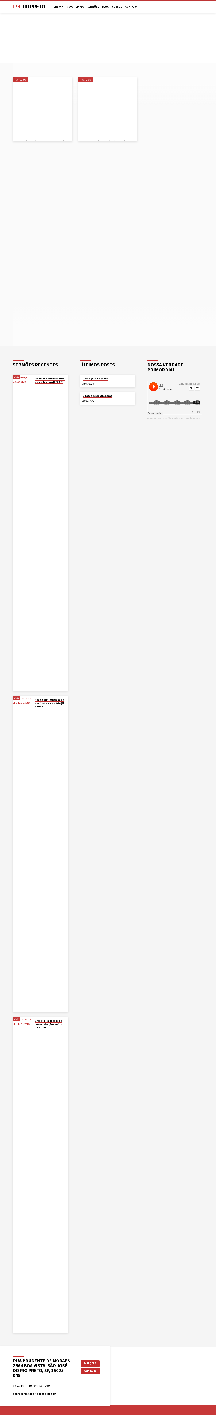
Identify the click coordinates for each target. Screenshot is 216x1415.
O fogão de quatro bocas (97, 395)
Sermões (93, 6)
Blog (105, 6)
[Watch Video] (36, 387)
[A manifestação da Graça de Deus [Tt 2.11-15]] (42, 107)
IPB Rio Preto (154, 418)
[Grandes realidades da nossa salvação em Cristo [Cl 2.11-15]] (22, 1175)
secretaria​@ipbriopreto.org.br (34, 1394)
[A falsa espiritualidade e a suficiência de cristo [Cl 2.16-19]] (22, 854)
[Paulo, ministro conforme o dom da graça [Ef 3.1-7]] (22, 533)
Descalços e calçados (95, 378)
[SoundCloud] (201, 6)
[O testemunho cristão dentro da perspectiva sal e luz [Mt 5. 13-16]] (107, 107)
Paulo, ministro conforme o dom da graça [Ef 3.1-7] (50, 380)
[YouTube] (193, 6)
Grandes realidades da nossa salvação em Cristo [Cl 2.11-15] (49, 1024)
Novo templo (75, 6)
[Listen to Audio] (38, 387)
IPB (28, 6)
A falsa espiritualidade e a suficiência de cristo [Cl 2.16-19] (49, 703)
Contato (131, 6)
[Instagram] (197, 6)
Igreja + (58, 6)
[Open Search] (184, 7)
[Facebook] (188, 6)
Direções (90, 1363)
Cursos (117, 6)
